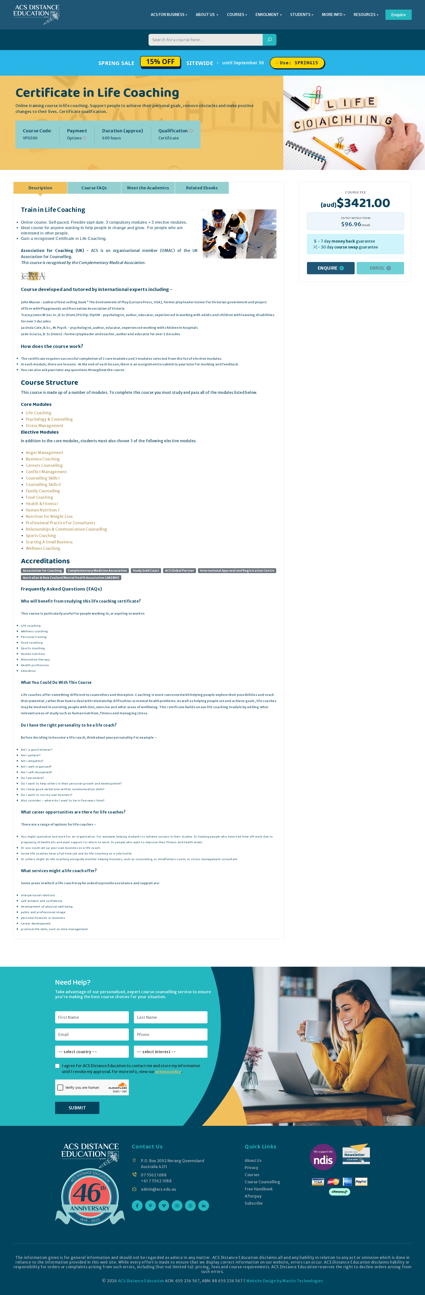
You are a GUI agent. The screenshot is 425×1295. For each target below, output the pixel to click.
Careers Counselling (44, 465)
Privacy (251, 1167)
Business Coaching (43, 459)
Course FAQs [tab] (94, 187)
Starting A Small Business (49, 542)
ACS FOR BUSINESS (167, 14)
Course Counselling (262, 1182)
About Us (253, 1160)
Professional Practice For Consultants (60, 523)
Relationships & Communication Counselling (66, 529)
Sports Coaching (41, 535)
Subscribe (254, 1203)
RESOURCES (365, 14)
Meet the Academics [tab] (148, 187)
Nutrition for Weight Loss (49, 516)
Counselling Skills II (43, 484)
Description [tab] (40, 187)
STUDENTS (300, 14)
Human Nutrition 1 (43, 510)
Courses (252, 1174)
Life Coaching (38, 413)
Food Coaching (39, 497)
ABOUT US (205, 14)
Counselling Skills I (43, 478)
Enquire (398, 14)
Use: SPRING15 (299, 62)
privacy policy (168, 1071)
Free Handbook (259, 1189)
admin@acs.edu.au (158, 1189)
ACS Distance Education (141, 1281)
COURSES (235, 14)
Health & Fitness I (42, 503)
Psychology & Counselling (49, 419)
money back (343, 241)
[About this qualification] (191, 130)
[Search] (269, 40)
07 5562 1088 (154, 1175)
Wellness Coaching (43, 548)
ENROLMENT (267, 14)
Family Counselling (43, 491)
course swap (346, 247)
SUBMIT (77, 1108)
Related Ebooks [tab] (202, 187)
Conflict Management (46, 471)
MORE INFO (332, 14)
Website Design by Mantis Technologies (284, 1281)
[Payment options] (84, 138)
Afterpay (253, 1196)
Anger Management (44, 452)
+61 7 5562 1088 (156, 1181)
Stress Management (44, 425)
